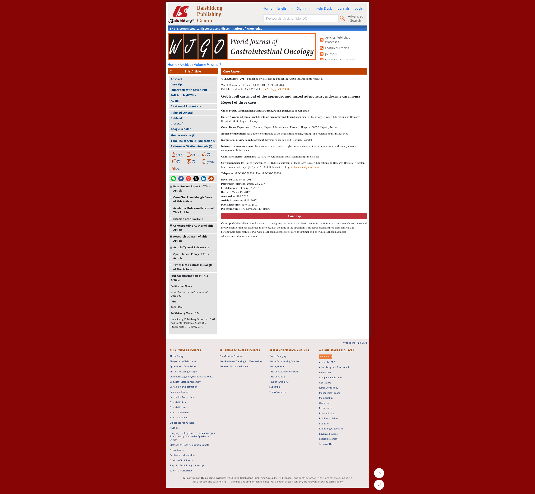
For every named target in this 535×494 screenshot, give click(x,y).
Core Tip (176, 84)
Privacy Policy (326, 413)
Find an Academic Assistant (284, 371)
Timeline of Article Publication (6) (193, 141)
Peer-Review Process (230, 356)
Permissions (325, 408)
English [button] (283, 8)
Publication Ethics (328, 418)
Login (359, 8)
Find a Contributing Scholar (284, 361)
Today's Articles (277, 392)
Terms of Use (326, 444)
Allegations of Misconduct (184, 361)
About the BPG (327, 362)
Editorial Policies (178, 402)
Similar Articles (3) (183, 135)
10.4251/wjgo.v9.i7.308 (275, 89)
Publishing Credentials (331, 428)
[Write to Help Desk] (379, 485)
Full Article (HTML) (183, 95)
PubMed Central (182, 112)
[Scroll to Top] (379, 473)
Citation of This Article (186, 106)
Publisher (324, 423)
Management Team (329, 392)
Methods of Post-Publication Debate (189, 444)
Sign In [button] (302, 8)
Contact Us (325, 382)
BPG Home (325, 372)
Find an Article (277, 376)
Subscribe (274, 386)
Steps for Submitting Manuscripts (188, 465)
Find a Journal (276, 366)
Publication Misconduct (182, 455)
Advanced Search (355, 18)
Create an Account (179, 392)
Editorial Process (178, 407)
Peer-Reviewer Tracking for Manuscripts (240, 361)
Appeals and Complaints (183, 366)
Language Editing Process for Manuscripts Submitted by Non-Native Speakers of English (192, 436)
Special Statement (328, 438)
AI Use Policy (176, 356)
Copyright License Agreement (185, 381)
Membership (326, 397)
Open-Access (176, 450)
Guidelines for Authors (182, 422)
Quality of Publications (182, 460)
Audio (175, 101)
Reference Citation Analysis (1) (191, 146)
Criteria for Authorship (182, 397)
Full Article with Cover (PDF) (189, 90)
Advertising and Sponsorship (334, 367)
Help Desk (324, 8)
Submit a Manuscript (181, 470)
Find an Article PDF (279, 381)
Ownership (325, 403)
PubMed (176, 118)
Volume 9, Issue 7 (207, 64)
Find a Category (277, 356)
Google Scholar (181, 129)
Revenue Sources (328, 433)
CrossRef (176, 123)
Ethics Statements (179, 417)
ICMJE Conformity (328, 387)
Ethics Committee (179, 412)
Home (267, 8)
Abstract (176, 79)
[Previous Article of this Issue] (170, 71)
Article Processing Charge (183, 371)
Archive (185, 64)
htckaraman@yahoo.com (304, 167)
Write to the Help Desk (355, 342)
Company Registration (331, 377)
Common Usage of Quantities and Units (191, 376)
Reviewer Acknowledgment (234, 366)
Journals (343, 8)
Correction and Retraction (183, 386)
